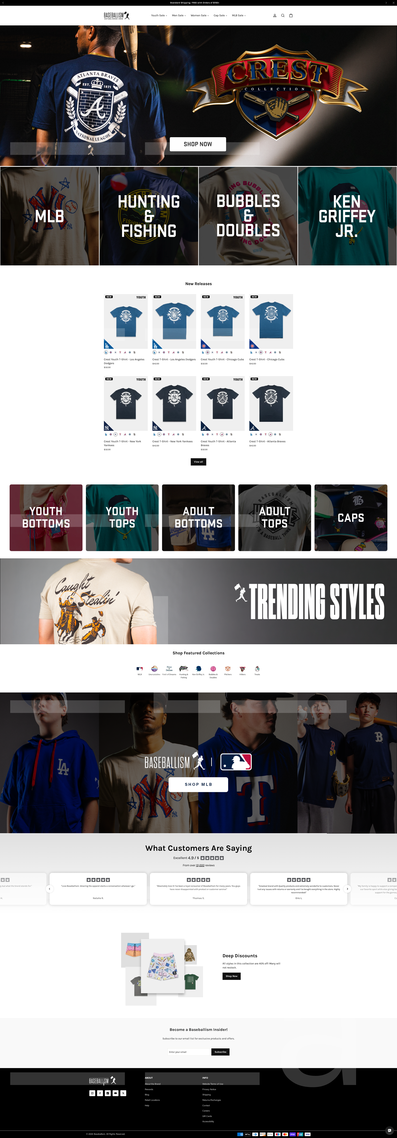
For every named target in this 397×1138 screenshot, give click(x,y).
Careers (206, 1111)
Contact (206, 1106)
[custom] (92, 1093)
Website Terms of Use (212, 1084)
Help (147, 1106)
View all (198, 461)
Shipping (206, 1095)
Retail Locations (152, 1100)
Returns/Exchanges (211, 1100)
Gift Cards (207, 1116)
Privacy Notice (209, 1090)
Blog (147, 1095)
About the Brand (153, 1084)
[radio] (106, 352)
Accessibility (208, 1122)
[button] (50, 889)
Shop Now (231, 976)
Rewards (149, 1090)
